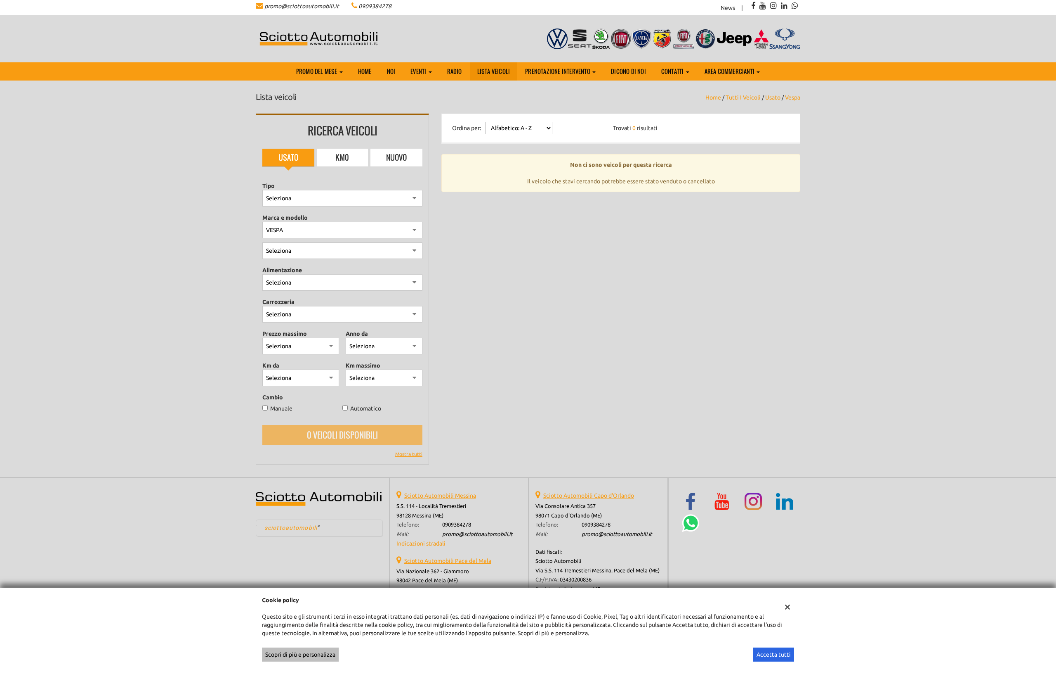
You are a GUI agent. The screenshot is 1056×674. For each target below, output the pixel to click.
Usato (288, 157)
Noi (391, 71)
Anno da (357, 333)
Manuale (281, 408)
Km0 (342, 157)
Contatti (673, 71)
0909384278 (374, 6)
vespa (792, 97)
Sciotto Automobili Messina (440, 495)
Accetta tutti (774, 654)
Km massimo (363, 365)
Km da (270, 365)
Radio (454, 71)
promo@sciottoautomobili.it (301, 6)
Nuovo (396, 157)
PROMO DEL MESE (317, 71)
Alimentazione (282, 270)
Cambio (272, 397)
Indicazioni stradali (421, 543)
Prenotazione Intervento (558, 71)
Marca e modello (285, 217)
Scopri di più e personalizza (300, 654)
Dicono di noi (628, 71)
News (728, 8)
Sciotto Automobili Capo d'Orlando (588, 495)
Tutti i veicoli (743, 97)
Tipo (268, 186)
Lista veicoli (493, 71)
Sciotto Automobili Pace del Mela (447, 561)
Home (365, 71)
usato (772, 97)
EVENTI (418, 71)
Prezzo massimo (284, 333)
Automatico (365, 408)
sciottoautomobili (290, 527)
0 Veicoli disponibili (342, 435)
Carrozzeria (278, 302)
